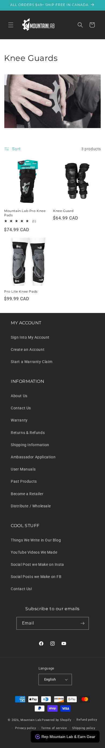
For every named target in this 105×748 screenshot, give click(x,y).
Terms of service (54, 728)
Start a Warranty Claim (31, 362)
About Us (19, 396)
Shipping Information (30, 445)
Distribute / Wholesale (31, 506)
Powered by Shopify (56, 720)
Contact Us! (21, 589)
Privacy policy (25, 728)
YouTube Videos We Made (34, 552)
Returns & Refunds (28, 432)
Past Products (24, 481)
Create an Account (27, 349)
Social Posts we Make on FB (36, 576)
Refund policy (86, 719)
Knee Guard (63, 211)
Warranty (19, 420)
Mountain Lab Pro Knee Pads (25, 213)
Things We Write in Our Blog (36, 540)
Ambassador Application (33, 457)
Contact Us (21, 408)
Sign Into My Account (30, 337)
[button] (11, 25)
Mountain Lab (30, 720)
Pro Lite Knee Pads (21, 291)
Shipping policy (83, 728)
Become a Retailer (27, 494)
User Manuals (23, 469)
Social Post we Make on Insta (37, 564)
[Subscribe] (83, 623)
